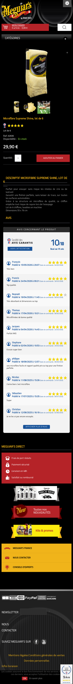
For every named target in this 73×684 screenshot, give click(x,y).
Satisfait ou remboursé (22, 478)
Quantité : (8, 158)
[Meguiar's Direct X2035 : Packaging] (36, 50)
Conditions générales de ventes (47, 655)
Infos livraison (10, 666)
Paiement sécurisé (20, 465)
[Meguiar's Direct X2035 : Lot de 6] (30, 107)
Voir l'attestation (20, 249)
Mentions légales (18, 655)
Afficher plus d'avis (36, 427)
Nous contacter (22, 558)
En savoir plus (35, 678)
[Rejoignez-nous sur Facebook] (36, 642)
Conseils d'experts (23, 567)
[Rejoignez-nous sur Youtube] (44, 642)
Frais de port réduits (21, 458)
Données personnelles (36, 661)
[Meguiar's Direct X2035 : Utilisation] (43, 107)
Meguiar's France (22, 548)
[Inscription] (49, 612)
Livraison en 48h (19, 471)
